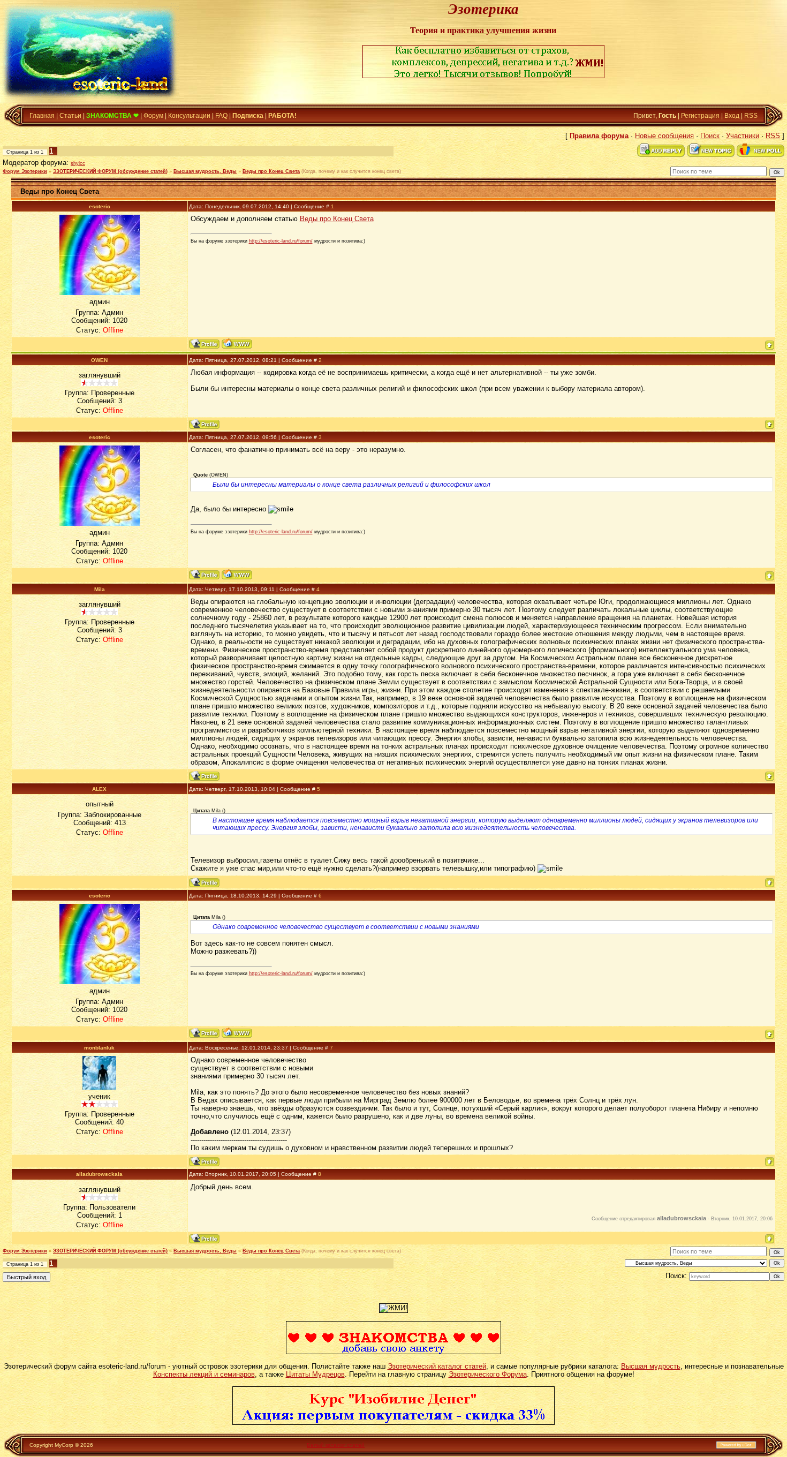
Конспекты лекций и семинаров (204, 1374)
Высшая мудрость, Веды (205, 171)
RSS (751, 115)
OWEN (99, 360)
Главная (42, 115)
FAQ (221, 115)
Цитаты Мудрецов (315, 1374)
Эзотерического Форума (488, 1374)
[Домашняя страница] (237, 343)
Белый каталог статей (336, 1445)
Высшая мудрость (650, 1366)
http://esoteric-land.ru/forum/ (281, 241)
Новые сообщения (664, 136)
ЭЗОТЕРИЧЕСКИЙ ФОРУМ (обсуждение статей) (110, 171)
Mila (99, 589)
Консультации (189, 115)
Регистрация (700, 115)
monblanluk (99, 1048)
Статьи (70, 115)
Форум (153, 115)
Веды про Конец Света (271, 171)
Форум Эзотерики (25, 171)
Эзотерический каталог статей (437, 1366)
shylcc (78, 163)
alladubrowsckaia (99, 1174)
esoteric (99, 206)
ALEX (99, 789)
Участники (742, 136)
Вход (731, 115)
